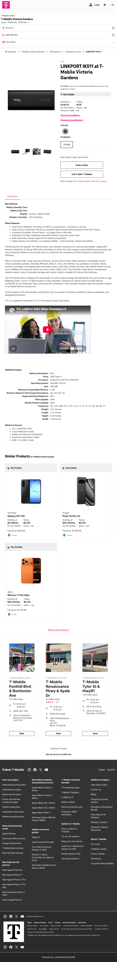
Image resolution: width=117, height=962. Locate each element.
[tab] (12, 196)
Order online (82, 165)
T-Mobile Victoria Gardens (33, 51)
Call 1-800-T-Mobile (82, 174)
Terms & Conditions (70, 115)
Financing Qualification (71, 120)
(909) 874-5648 (57, 714)
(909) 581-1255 (20, 711)
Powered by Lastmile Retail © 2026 (58, 957)
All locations (10, 51)
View (21, 733)
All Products (55, 51)
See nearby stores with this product (90, 181)
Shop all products (58, 630)
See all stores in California (58, 754)
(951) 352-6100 (93, 706)
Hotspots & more (73, 51)
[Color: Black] (65, 131)
